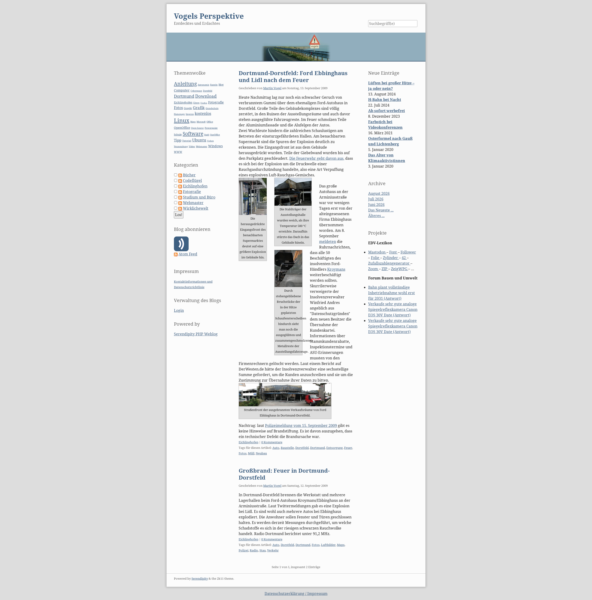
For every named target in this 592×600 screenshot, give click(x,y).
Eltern (196, 102)
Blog (221, 84)
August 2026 (379, 193)
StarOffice (215, 134)
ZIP (385, 268)
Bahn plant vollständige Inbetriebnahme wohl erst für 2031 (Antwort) (391, 293)
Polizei (243, 550)
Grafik (199, 107)
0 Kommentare (271, 442)
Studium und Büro (199, 197)
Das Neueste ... (381, 210)
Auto (275, 448)
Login (179, 310)
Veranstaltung (181, 146)
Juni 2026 (376, 204)
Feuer (348, 448)
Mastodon (377, 252)
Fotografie (216, 102)
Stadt (206, 134)
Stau (262, 550)
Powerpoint (211, 127)
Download (206, 96)
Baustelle (287, 448)
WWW (178, 151)
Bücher (189, 175)
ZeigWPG (399, 268)
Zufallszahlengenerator (389, 263)
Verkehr (273, 550)
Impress (190, 114)
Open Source (197, 127)
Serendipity (199, 578)
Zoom (373, 268)
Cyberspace (196, 90)
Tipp (177, 140)
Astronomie (203, 84)
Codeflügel (192, 180)
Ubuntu (199, 140)
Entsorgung (334, 448)
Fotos (243, 453)
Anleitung (185, 83)
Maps (341, 545)
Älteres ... (376, 215)
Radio (254, 550)
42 (404, 257)
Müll (251, 453)
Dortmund (317, 448)
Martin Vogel (272, 88)
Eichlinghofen (248, 442)
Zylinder (391, 257)
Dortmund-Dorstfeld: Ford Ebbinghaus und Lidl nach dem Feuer (293, 76)
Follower (408, 252)
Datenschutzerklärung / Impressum (296, 593)
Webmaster (201, 146)
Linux (181, 120)
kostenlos (203, 113)
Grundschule (212, 108)
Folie (375, 257)
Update (210, 140)
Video (192, 146)
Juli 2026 (375, 199)
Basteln (214, 84)
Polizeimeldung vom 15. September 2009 (301, 425)
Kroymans (336, 269)
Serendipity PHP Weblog (196, 334)
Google (188, 108)
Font (393, 252)
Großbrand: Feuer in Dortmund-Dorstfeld (284, 474)
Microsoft (201, 121)
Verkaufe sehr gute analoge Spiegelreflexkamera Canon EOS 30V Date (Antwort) (392, 309)
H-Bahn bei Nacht (384, 99)
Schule (178, 134)
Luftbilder (328, 545)
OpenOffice (182, 128)
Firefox (203, 102)
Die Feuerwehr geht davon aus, (316, 158)
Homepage (179, 114)
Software (193, 133)
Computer (182, 90)
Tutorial (186, 140)
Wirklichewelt (195, 208)
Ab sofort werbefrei (386, 110)
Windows (215, 146)
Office (210, 121)
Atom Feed (188, 254)
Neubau (261, 453)
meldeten (327, 241)
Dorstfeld (302, 448)
